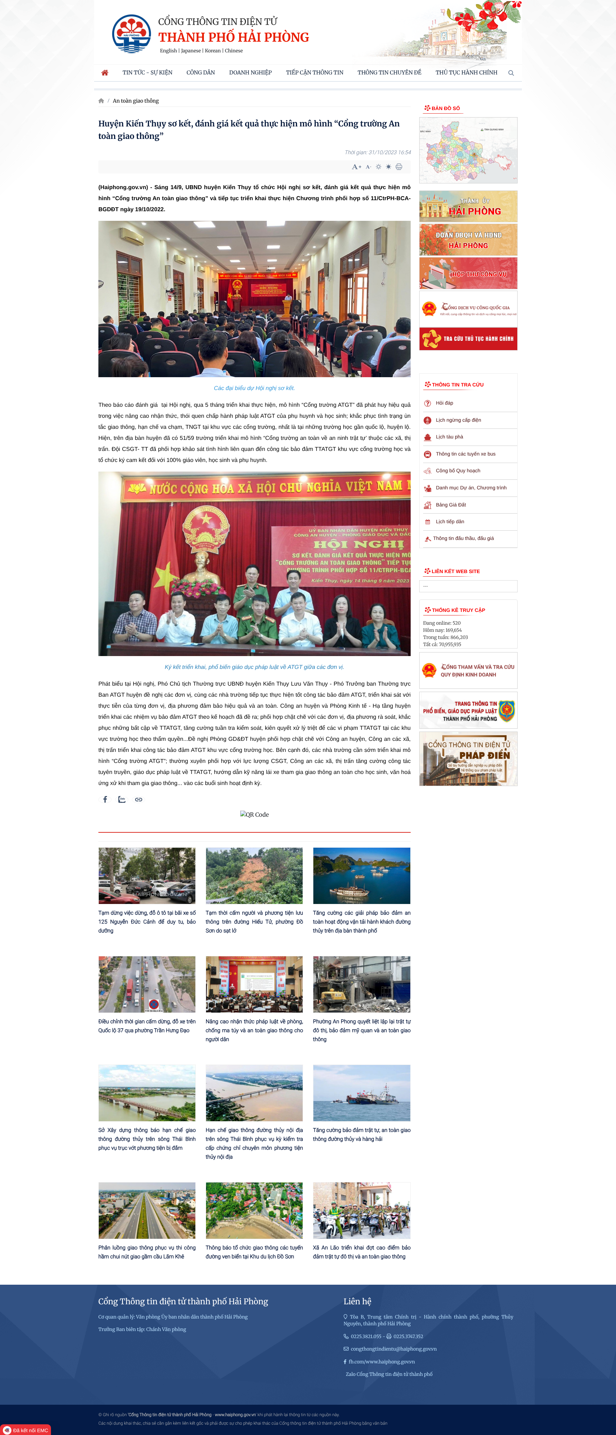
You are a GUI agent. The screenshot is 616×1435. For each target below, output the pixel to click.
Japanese (191, 51)
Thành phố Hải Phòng (233, 38)
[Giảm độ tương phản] (388, 167)
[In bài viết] (399, 166)
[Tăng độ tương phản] (378, 167)
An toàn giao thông (136, 101)
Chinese (234, 51)
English (168, 51)
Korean (213, 51)
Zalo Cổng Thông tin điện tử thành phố (389, 1374)
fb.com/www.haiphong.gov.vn (382, 1362)
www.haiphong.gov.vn (235, 1414)
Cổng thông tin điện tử (217, 21)
